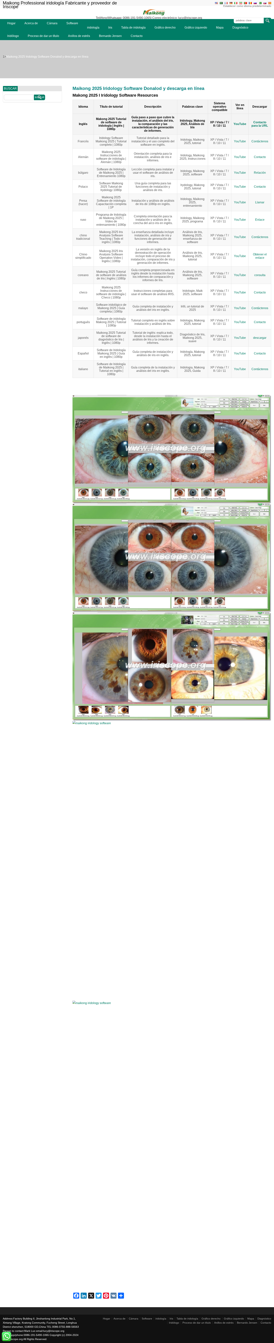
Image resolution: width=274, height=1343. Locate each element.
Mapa (219, 27)
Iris (110, 27)
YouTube (240, 124)
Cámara (52, 23)
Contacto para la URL (259, 124)
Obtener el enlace (260, 256)
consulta (259, 275)
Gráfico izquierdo (196, 27)
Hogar (11, 23)
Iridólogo (13, 35)
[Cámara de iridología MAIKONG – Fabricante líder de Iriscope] (154, 15)
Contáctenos (259, 141)
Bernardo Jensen (110, 35)
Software (72, 23)
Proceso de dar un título (43, 35)
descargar (259, 337)
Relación (260, 172)
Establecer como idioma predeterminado (247, 5)
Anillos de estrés (79, 35)
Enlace (259, 219)
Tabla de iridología (133, 27)
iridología (93, 27)
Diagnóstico (240, 27)
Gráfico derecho (165, 27)
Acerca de (31, 23)
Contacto (137, 35)
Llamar (259, 202)
